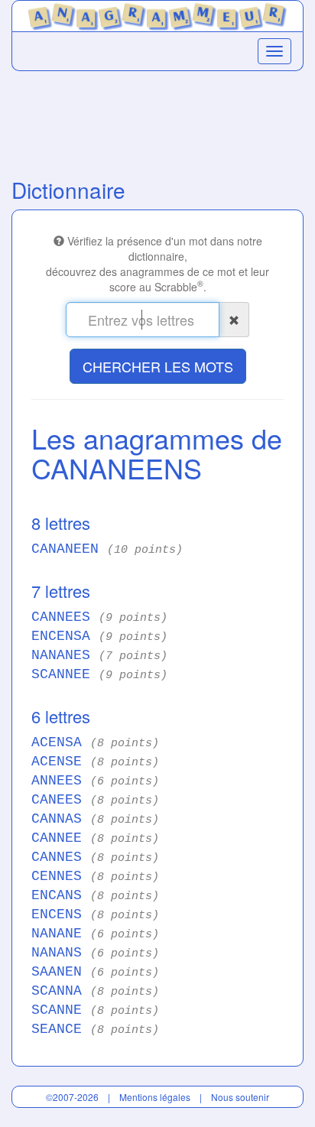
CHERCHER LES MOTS (158, 366)
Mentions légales (154, 1096)
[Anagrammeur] (157, 14)
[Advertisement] (157, 120)
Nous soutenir (240, 1096)
